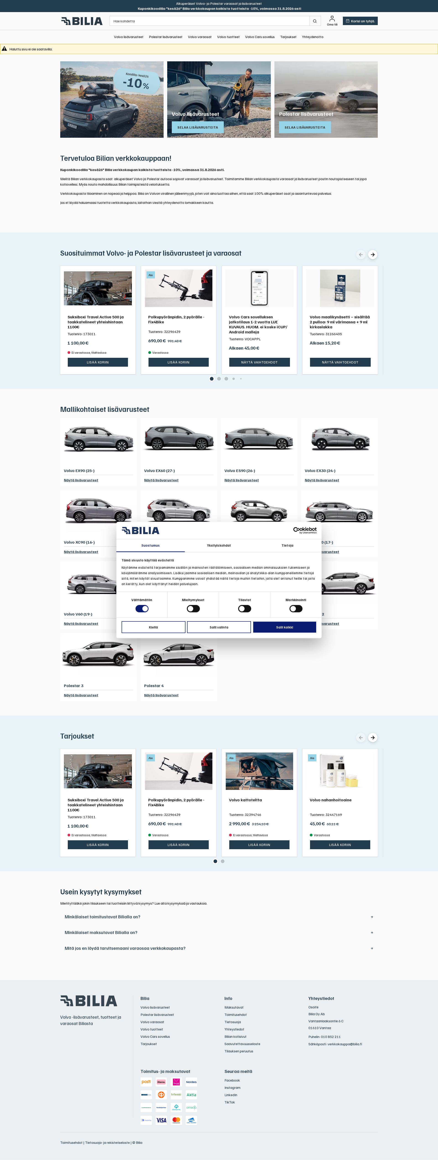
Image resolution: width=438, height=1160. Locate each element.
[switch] (193, 608)
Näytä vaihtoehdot (259, 362)
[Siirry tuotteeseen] (98, 288)
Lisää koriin (98, 362)
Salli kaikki (284, 627)
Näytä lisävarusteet (81, 480)
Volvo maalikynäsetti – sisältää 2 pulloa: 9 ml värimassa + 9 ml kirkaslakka (340, 321)
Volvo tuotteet (228, 36)
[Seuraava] (373, 254)
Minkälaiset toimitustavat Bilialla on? (102, 916)
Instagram (232, 1087)
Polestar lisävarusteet (165, 36)
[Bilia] (82, 21)
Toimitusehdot (235, 1014)
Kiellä (153, 627)
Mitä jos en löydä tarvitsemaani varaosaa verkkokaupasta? (125, 948)
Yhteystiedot (234, 1029)
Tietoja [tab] (287, 545)
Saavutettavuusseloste (242, 1043)
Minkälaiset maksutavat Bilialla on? (101, 932)
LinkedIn (230, 1095)
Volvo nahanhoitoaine (331, 799)
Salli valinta (219, 627)
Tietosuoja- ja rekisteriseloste (107, 1142)
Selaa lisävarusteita (197, 127)
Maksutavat (234, 1007)
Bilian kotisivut (235, 1036)
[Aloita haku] (315, 21)
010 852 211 (331, 1036)
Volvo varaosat (200, 36)
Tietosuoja (232, 1022)
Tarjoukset (288, 36)
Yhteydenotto (312, 36)
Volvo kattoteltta (245, 799)
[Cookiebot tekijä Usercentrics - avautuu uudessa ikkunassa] (297, 530)
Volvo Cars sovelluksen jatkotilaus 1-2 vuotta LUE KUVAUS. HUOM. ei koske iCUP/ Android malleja (258, 324)
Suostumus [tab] (150, 545)
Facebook (232, 1080)
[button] (211, 378)
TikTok (229, 1102)
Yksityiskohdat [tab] (219, 545)
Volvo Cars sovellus (260, 36)
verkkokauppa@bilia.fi (345, 1044)
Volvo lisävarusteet (128, 36)
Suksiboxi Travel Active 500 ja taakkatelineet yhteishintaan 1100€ (96, 321)
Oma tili (332, 24)
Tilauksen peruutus (238, 1051)
